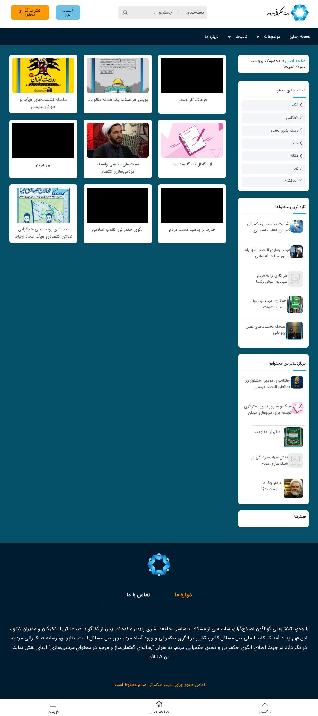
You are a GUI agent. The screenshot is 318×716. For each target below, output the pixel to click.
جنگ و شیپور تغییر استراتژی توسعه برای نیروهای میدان (268, 409)
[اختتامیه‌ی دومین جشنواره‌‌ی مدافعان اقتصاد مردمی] (295, 382)
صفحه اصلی (300, 37)
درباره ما (212, 37)
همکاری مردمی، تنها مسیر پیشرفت (270, 304)
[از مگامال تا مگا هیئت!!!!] (192, 140)
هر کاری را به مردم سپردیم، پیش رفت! (272, 278)
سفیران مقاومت (267, 432)
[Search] (125, 12)
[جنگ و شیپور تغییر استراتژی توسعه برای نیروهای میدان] (295, 407)
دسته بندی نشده (284, 130)
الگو (295, 105)
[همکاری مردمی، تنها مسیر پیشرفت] (293, 304)
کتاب (294, 143)
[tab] (183, 595)
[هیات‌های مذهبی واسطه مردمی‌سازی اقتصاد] (117, 140)
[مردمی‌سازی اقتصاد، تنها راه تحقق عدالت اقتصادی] (295, 252)
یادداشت (291, 181)
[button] (68, 12)
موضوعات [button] (272, 37)
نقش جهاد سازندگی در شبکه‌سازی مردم (269, 460)
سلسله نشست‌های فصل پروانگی (266, 329)
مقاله (294, 155)
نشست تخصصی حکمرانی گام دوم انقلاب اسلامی (268, 227)
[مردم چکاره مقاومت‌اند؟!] (291, 488)
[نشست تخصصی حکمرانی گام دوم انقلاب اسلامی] (295, 226)
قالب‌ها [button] (241, 37)
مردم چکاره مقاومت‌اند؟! (271, 486)
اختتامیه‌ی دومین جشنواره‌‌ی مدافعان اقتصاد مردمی (268, 384)
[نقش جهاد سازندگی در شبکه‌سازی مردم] (294, 460)
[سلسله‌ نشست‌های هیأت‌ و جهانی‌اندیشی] (43, 75)
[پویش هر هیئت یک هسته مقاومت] (117, 75)
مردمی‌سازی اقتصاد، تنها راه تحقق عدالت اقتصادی (267, 253)
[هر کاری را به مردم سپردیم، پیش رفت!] (293, 278)
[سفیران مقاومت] (291, 437)
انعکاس (292, 117)
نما (296, 168)
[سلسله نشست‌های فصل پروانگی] (293, 331)
